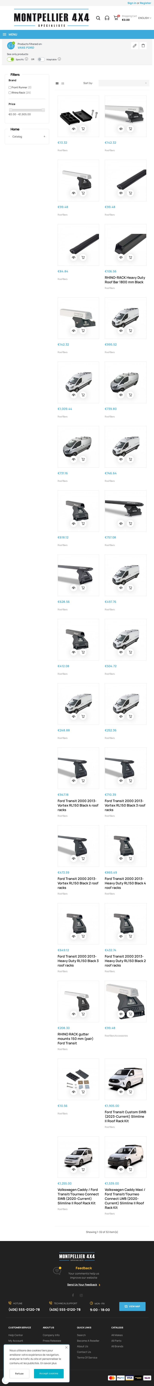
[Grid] (57, 83)
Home (15, 129)
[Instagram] (81, 1295)
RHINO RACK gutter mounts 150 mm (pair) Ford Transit (76, 1038)
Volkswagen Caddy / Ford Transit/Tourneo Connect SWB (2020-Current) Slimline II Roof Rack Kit (78, 1196)
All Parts (116, 1340)
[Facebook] (73, 1295)
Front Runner (22, 87)
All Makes (117, 1335)
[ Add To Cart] (83, 128)
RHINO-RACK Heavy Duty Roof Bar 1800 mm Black (125, 279)
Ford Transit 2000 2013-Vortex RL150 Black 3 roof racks (125, 805)
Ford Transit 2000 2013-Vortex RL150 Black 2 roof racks (78, 883)
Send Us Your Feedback (82, 1284)
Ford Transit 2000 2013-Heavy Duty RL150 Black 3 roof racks (78, 960)
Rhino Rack (21, 92)
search (81, 1335)
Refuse (19, 1373)
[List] (62, 83)
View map (134, 1306)
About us (82, 1346)
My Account (15, 1340)
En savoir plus (48, 1363)
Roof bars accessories (116, 1035)
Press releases (52, 1340)
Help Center (15, 1335)
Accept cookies (48, 1373)
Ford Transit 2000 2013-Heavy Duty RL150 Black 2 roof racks (125, 960)
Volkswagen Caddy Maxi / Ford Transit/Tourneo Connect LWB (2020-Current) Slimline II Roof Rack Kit (125, 1198)
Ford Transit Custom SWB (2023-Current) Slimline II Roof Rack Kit (125, 1116)
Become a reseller (88, 1340)
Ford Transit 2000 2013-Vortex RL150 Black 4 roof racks (78, 805)
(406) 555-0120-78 (24, 1309)
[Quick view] (73, 128)
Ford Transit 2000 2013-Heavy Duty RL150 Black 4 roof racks (125, 883)
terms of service (87, 1357)
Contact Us (84, 1352)
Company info (51, 1335)
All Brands (117, 1346)
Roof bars (62, 150)
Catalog (17, 136)
